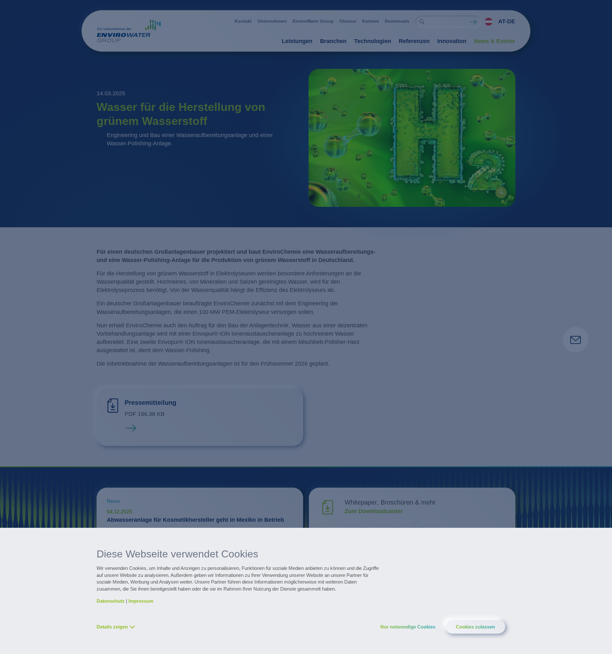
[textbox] (498, 21)
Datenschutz (111, 601)
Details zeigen (112, 626)
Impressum (140, 601)
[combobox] (498, 21)
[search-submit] (422, 21)
